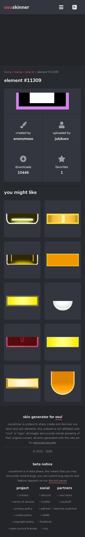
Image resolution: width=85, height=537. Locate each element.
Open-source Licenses (23, 528)
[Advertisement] (42, 40)
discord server (58, 481)
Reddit (46, 515)
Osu (45, 528)
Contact (23, 495)
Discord (46, 495)
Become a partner (65, 508)
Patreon (46, 508)
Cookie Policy (23, 515)
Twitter (45, 502)
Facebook (46, 522)
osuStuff (65, 502)
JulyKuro (61, 138)
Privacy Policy (23, 508)
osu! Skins (65, 495)
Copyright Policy (23, 522)
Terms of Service (23, 502)
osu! (58, 416)
